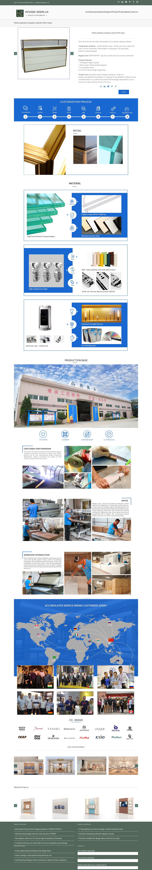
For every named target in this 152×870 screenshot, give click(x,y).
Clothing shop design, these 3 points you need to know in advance (40, 860)
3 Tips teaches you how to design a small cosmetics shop (101, 829)
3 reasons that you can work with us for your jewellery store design (41, 843)
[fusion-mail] (101, 86)
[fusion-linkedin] (104, 86)
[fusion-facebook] (116, 86)
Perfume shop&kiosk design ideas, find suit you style (99, 838)
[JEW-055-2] (44, 53)
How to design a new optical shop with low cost (33, 855)
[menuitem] (88, 11)
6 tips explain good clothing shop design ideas (33, 851)
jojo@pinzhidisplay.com (42, 3)
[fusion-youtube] (108, 86)
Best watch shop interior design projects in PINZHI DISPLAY (38, 829)
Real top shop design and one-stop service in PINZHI (35, 834)
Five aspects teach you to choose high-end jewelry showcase (38, 838)
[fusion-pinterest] (112, 86)
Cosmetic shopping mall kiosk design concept (96, 834)
